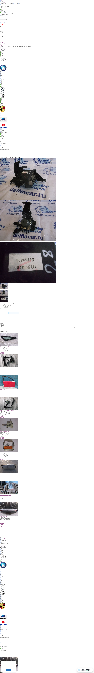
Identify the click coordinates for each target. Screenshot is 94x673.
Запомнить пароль (4, 14)
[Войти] (1, 15)
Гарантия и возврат (5, 38)
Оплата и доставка (5, 37)
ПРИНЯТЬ (8, 670)
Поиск (12, 3)
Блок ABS (25, 46)
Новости (3, 40)
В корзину (2, 672)
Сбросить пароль (3, 19)
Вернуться (2, 21)
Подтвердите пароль (4, 29)
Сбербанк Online (3, 526)
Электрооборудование (19, 46)
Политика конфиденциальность (6, 535)
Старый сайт (2, 534)
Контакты (4, 35)
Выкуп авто (4, 39)
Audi (4, 46)
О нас (3, 36)
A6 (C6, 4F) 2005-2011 (10, 46)
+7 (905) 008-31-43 (3, 2)
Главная (3, 34)
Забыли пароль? (3, 16)
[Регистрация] (1, 31)
